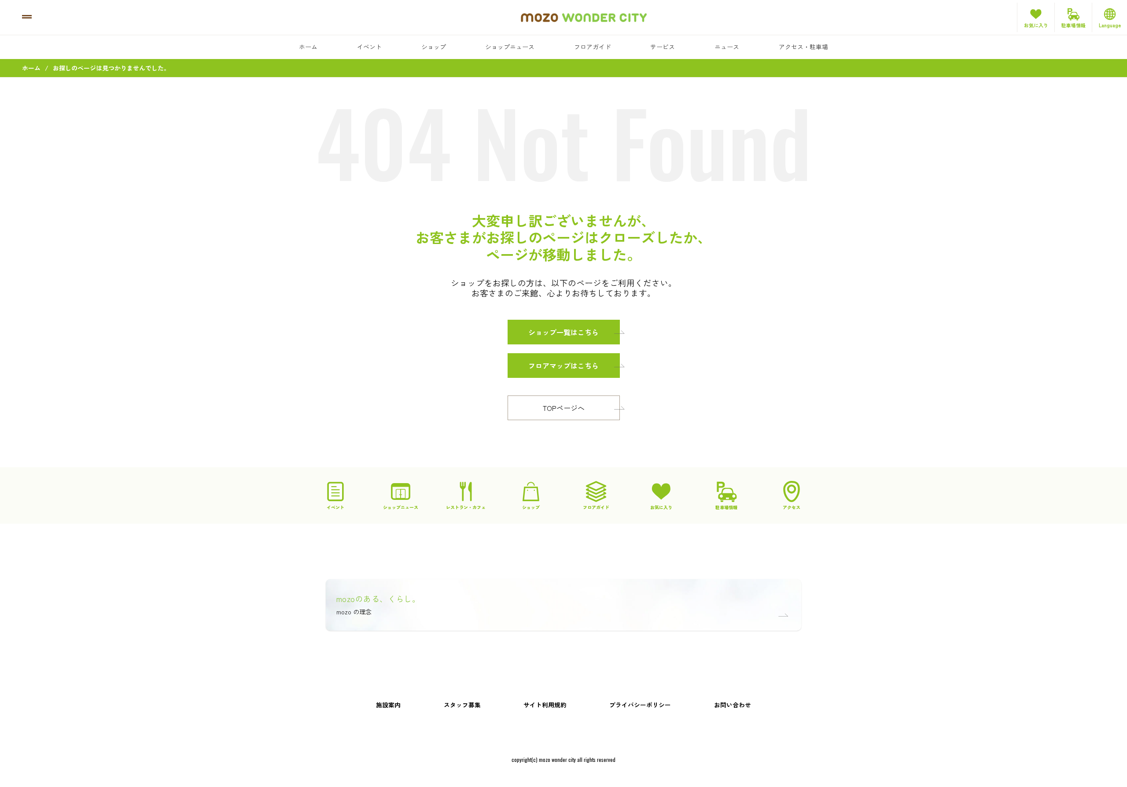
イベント (369, 46)
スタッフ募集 (462, 704)
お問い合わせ (732, 704)
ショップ (433, 46)
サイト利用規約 (545, 704)
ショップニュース (509, 46)
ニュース (727, 46)
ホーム (308, 46)
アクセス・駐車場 (803, 46)
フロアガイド (592, 46)
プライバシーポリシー (640, 704)
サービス (662, 46)
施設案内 (388, 704)
